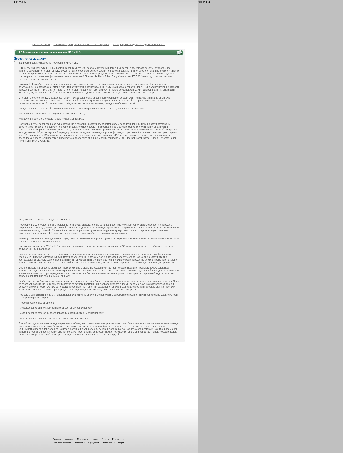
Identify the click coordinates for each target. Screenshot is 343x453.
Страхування (93, 443)
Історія (121, 443)
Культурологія (118, 439)
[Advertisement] (99, 389)
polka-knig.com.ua (41, 44)
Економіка (57, 439)
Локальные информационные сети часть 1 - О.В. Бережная (81, 44)
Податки (105, 439)
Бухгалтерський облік (62, 443)
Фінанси (94, 439)
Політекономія (108, 443)
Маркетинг (69, 439)
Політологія (79, 443)
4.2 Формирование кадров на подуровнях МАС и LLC (139, 44)
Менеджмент (82, 439)
